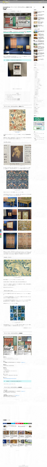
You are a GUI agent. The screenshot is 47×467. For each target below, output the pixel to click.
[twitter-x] (42, 0)
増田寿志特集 (36, 94)
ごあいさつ (36, 98)
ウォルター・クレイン (10, 96)
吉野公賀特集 (37, 93)
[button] (5, 423)
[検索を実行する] (43, 7)
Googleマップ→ (17, 395)
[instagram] (43, 0)
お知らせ (36, 97)
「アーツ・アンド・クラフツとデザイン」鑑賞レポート (13, 94)
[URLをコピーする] (30, 423)
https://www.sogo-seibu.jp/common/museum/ (9, 378)
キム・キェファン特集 (37, 80)
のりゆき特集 (37, 89)
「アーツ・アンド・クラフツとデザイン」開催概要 (13, 98)
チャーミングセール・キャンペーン (39, 100)
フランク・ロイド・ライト (10, 97)
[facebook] (41, 0)
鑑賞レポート (5, 9)
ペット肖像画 (36, 104)
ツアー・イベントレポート (38, 101)
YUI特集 (36, 77)
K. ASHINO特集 (37, 72)
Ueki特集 (36, 76)
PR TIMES (18, 132)
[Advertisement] (17, 83)
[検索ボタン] (43, 2)
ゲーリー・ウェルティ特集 (38, 84)
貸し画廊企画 (36, 111)
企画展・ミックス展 (37, 107)
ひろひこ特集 (36, 90)
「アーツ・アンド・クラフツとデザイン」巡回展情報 (13, 99)
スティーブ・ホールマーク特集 (38, 85)
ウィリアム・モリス (9, 95)
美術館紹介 (36, 110)
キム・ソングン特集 (37, 81)
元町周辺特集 (36, 108)
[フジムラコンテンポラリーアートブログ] (6, 2)
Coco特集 (36, 71)
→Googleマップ (23, 362)
